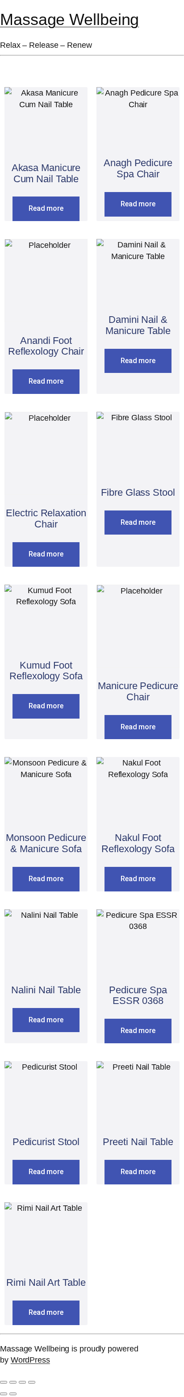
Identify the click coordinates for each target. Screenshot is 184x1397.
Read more (46, 208)
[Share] (22, 1382)
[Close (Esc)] (31, 1382)
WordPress (30, 1359)
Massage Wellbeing (69, 20)
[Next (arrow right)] (13, 1394)
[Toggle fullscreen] (13, 1382)
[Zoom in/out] (3, 1382)
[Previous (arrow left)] (3, 1394)
